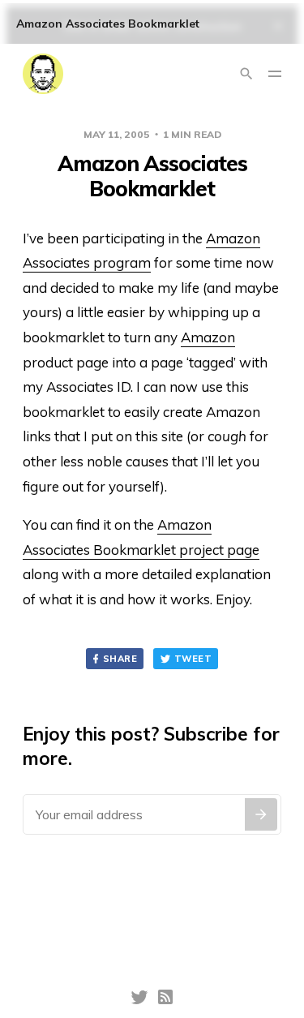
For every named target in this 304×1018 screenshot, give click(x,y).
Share (120, 658)
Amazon (208, 337)
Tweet (193, 658)
